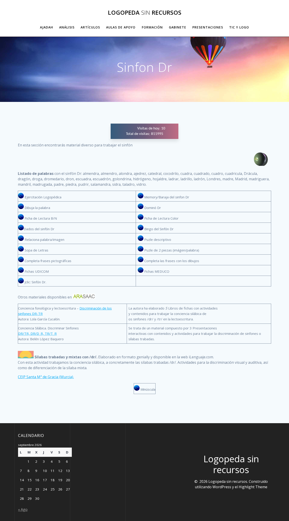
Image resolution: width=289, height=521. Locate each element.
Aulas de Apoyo (120, 27)
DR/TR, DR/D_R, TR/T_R (37, 333)
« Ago (23, 509)
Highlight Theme (253, 486)
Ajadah (46, 27)
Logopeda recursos (144, 13)
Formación (152, 27)
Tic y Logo (239, 27)
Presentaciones (207, 27)
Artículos (90, 27)
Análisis (67, 27)
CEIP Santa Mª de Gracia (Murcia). (46, 376)
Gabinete (177, 27)
